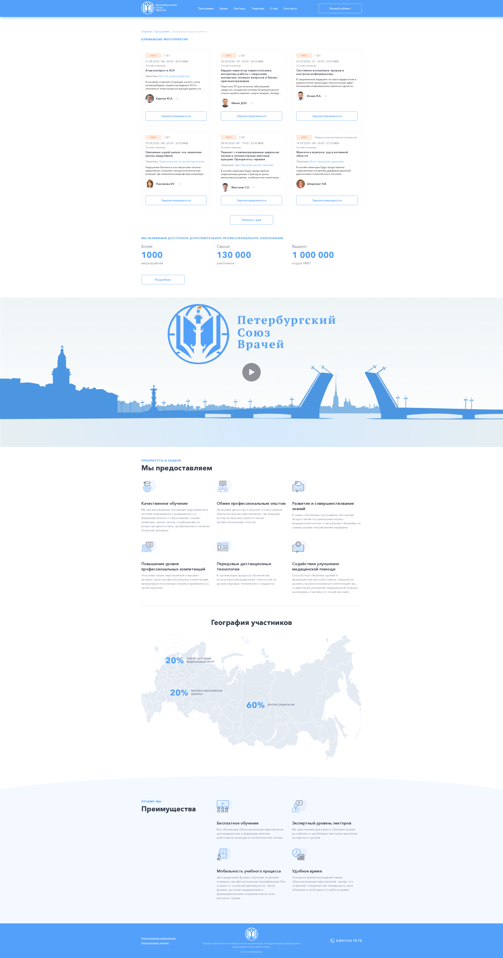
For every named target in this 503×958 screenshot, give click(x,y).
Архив (223, 8)
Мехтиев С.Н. (240, 187)
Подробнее (163, 279)
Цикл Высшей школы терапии (254, 165)
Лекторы (239, 8)
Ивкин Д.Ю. (239, 103)
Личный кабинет (340, 8)
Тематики (257, 8)
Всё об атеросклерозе (174, 76)
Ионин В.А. (314, 96)
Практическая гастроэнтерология (181, 161)
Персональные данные (155, 942)
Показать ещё (252, 220)
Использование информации (158, 938)
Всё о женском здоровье (327, 161)
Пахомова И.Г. (165, 184)
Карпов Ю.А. (164, 98)
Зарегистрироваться (176, 116)
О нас (274, 8)
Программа (206, 8)
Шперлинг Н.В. (317, 184)
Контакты (290, 8)
